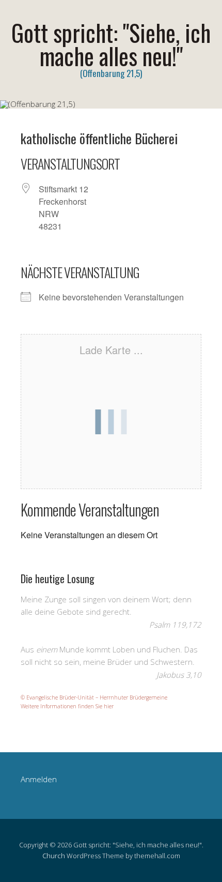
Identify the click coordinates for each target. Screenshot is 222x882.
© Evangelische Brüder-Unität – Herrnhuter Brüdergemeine (94, 697)
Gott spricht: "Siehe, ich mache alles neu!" (111, 44)
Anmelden (39, 779)
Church (53, 855)
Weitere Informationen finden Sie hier (67, 706)
